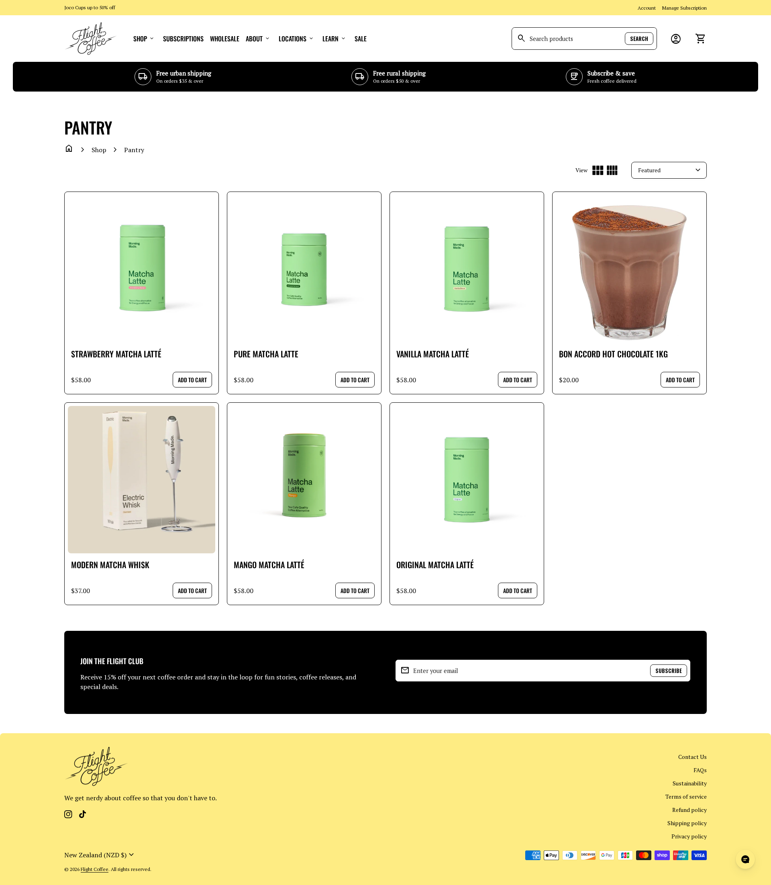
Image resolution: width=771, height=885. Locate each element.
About (258, 38)
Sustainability (690, 783)
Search (639, 39)
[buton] (100, 855)
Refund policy (689, 810)
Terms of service (686, 796)
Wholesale (224, 38)
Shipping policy (687, 823)
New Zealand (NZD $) (100, 855)
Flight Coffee (94, 869)
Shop (144, 38)
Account (647, 8)
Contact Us (692, 757)
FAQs (700, 770)
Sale (361, 38)
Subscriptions (183, 38)
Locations (296, 38)
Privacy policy (689, 836)
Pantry (134, 149)
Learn (334, 38)
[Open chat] (745, 859)
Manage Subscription (684, 8)
